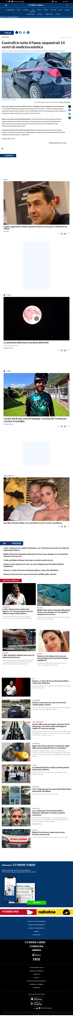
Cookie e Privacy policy (36, 967)
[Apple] (36, 999)
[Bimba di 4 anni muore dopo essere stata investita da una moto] (16, 838)
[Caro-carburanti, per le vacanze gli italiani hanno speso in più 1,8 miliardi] (16, 795)
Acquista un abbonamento (36, 924)
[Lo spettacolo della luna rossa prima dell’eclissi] (36, 318)
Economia (53, 10)
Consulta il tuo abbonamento (36, 921)
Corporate (36, 987)
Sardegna (26, 10)
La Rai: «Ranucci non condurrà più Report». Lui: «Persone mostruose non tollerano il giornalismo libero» (17, 611)
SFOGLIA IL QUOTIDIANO (8, 17)
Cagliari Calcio (49, 14)
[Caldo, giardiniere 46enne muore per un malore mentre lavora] (19, 640)
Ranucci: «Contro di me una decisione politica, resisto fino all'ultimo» (31, 570)
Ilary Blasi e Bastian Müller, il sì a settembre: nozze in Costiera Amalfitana (33, 523)
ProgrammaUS (10, 10)
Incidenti (39, 14)
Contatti (36, 977)
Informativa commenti (36, 984)
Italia (32, 10)
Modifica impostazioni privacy (36, 981)
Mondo (39, 10)
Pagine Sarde (36, 934)
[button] (16, 32)
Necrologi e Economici (36, 971)
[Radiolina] (54, 912)
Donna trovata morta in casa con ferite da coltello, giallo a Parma (30, 574)
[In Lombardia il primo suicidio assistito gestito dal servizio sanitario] (16, 773)
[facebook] (9, 1)
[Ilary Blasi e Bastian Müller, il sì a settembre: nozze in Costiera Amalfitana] (36, 499)
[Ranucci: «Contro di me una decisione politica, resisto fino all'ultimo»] (16, 687)
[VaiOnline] (36, 955)
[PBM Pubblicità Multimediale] (36, 959)
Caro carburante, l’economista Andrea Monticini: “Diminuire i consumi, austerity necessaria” (48, 813)
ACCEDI (65, 1)
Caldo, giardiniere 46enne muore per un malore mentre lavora (28, 560)
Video (18, 10)
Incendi (58, 14)
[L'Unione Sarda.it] (36, 5)
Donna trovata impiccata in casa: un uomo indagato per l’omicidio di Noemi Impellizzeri (52, 658)
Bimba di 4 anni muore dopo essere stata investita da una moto (48, 833)
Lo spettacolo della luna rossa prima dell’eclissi (26, 342)
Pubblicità (36, 974)
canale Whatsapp (64, 102)
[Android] (36, 1004)
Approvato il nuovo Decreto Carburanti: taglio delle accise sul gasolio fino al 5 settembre (51, 747)
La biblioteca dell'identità (36, 928)
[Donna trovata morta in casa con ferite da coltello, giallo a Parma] (16, 708)
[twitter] (6, 1)
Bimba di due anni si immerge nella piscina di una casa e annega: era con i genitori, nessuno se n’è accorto (53, 612)
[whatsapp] (12, 1)
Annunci (67, 10)
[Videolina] (18, 911)
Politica (46, 10)
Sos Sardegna (30, 14)
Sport (60, 10)
